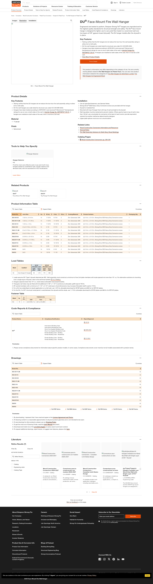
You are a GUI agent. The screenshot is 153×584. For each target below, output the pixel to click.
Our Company (16, 516)
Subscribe (133, 516)
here (68, 429)
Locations (15, 527)
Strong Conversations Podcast (51, 554)
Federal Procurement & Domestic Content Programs (23, 558)
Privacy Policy (91, 575)
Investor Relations (18, 538)
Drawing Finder (51, 422)
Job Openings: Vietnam (48, 527)
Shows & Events (17, 534)
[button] (93, 61)
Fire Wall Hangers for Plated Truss (74, 15)
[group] (32, 164)
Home (12, 15)
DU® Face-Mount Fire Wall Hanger (35, 578)
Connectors (18, 15)
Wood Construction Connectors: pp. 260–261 (96, 140)
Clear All (30, 448)
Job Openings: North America (50, 523)
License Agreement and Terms (63, 417)
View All (94, 492)
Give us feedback (72, 502)
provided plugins (39, 427)
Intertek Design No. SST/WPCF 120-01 (57, 112)
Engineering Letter (19, 467)
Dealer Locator (126, 2)
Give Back (73, 516)
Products (25, 6)
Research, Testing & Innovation (22, 523)
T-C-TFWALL (57, 279)
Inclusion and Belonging (48, 519)
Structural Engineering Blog (50, 550)
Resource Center (57, 6)
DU (85, 15)
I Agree (147, 575)
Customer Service (92, 6)
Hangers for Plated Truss (59, 15)
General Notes (84, 130)
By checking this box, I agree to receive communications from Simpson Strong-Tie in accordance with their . (120, 521)
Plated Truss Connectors (45, 15)
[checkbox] (12, 464)
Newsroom (15, 531)
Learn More (16, 175)
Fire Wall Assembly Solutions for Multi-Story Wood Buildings (99, 132)
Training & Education (74, 6)
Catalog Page (18, 470)
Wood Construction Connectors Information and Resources (99, 128)
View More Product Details (91, 57)
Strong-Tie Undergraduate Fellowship (82, 523)
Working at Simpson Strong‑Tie (51, 516)
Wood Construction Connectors (30, 15)
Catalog (16, 464)
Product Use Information (20, 546)
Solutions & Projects (40, 6)
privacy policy (114, 522)
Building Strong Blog (47, 546)
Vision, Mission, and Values (21, 519)
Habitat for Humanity (76, 519)
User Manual (48, 424)
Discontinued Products (19, 554)
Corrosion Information (19, 550)
